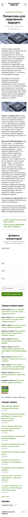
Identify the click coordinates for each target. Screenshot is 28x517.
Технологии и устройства (14, 12)
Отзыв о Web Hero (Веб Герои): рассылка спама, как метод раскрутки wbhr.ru (12, 428)
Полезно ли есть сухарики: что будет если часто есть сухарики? (14, 359)
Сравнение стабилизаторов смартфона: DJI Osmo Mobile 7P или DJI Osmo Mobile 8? (14, 350)
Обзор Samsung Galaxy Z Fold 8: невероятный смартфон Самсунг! (13, 333)
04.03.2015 (20, 26)
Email (3, 270)
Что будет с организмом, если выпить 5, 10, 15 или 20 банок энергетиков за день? (12, 488)
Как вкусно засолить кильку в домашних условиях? (14, 326)
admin (12, 26)
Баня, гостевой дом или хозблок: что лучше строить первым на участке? (13, 311)
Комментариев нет (15, 29)
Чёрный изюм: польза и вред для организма (13, 381)
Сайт (3, 278)
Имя (3, 263)
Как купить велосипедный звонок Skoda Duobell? (11, 341)
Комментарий (6, 248)
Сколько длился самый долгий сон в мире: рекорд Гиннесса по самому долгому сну (13, 367)
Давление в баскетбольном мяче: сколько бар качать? (13, 374)
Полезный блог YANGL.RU (14, 4)
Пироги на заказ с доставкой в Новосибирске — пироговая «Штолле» (12, 478)
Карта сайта (5, 496)
